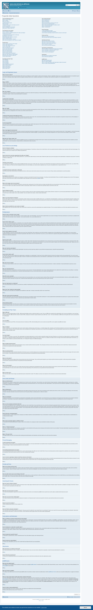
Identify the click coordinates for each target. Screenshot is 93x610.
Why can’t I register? (6, 21)
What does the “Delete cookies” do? (8, 28)
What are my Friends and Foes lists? (48, 36)
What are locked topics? (7, 67)
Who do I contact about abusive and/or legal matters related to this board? (54, 62)
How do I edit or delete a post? (8, 44)
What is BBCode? (5, 59)
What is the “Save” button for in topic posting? (10, 54)
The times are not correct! (7, 33)
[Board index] (6, 5)
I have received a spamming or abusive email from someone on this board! (54, 32)
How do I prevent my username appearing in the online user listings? (14, 32)
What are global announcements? (8, 64)
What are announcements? (7, 65)
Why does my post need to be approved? (9, 55)
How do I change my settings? (8, 31)
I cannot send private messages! (47, 30)
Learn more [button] (44, 607)
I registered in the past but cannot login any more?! (11, 24)
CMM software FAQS (22, 7)
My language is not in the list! (7, 35)
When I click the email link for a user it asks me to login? (12, 40)
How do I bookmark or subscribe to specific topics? (50, 49)
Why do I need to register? (7, 19)
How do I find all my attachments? (47, 56)
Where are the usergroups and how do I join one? (50, 22)
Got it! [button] (85, 607)
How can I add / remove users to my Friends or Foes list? (51, 37)
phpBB (38, 178)
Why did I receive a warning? (7, 52)
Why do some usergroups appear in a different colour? (51, 24)
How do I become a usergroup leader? (48, 23)
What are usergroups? (45, 21)
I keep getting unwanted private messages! (49, 31)
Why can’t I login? (5, 23)
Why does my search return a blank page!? (49, 43)
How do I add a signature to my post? (9, 45)
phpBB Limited (33, 564)
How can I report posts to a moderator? (9, 53)
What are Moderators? (45, 20)
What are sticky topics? (6, 66)
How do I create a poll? (6, 46)
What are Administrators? (46, 19)
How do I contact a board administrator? (48, 63)
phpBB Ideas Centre (52, 571)
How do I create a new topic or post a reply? (10, 43)
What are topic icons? (6, 68)
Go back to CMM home (14, 7)
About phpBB (5, 565)
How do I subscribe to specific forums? (48, 50)
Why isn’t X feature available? (47, 61)
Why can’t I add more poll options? (8, 47)
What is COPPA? (5, 20)
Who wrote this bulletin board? (47, 60)
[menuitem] (9, 11)
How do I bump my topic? (7, 56)
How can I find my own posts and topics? (48, 45)
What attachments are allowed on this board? (49, 55)
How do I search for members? (47, 44)
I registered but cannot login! (7, 22)
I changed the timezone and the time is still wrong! (11, 34)
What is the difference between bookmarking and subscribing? (52, 48)
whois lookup (5, 579)
